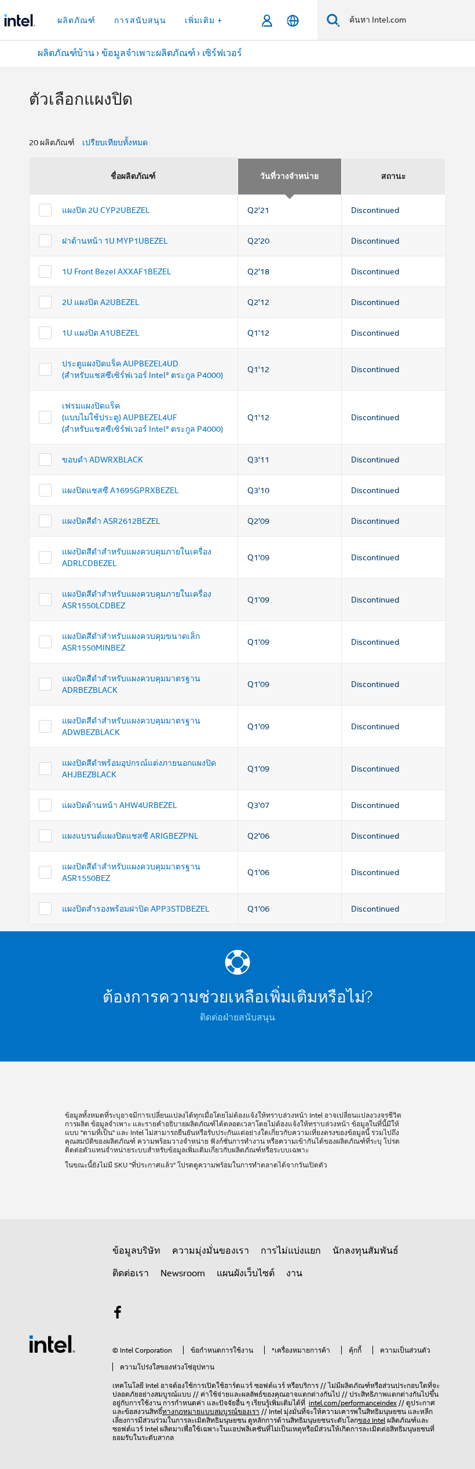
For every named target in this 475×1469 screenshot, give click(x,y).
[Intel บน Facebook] (117, 1314)
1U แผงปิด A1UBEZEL (100, 333)
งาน (294, 1273)
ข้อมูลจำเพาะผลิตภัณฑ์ (148, 53)
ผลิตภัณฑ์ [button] (76, 20)
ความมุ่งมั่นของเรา (210, 1251)
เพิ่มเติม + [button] (203, 20)
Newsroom (182, 1273)
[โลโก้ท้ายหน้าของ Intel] (52, 1343)
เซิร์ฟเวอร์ (222, 53)
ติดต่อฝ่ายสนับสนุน (237, 1017)
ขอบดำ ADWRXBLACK (102, 459)
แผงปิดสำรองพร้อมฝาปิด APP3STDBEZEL (135, 909)
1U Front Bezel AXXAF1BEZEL (116, 271)
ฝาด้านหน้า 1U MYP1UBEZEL (114, 241)
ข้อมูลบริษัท (136, 1251)
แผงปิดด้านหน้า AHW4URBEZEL (119, 805)
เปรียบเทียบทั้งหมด (115, 142)
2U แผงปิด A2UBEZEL (100, 302)
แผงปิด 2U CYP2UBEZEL (105, 210)
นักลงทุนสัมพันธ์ (365, 1251)
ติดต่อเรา (130, 1273)
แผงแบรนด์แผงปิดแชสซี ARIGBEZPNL (130, 836)
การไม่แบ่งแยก (291, 1251)
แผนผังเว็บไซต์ (246, 1273)
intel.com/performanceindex (353, 1402)
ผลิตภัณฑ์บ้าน (66, 53)
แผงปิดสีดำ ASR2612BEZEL (111, 521)
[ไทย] (293, 21)
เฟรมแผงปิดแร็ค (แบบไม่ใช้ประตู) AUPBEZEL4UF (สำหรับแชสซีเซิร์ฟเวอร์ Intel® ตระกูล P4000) (142, 417)
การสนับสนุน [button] (140, 20)
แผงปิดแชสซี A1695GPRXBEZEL (120, 490)
